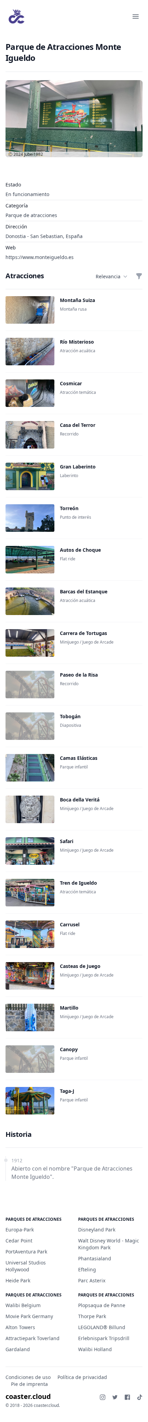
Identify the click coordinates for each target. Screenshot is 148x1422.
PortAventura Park (26, 1251)
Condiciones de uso (28, 1377)
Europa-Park (20, 1229)
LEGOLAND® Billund (101, 1327)
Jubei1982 (33, 154)
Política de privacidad (82, 1377)
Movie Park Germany (29, 1316)
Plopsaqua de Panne (101, 1305)
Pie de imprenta (29, 1384)
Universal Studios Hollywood (26, 1266)
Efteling (87, 1269)
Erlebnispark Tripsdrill (103, 1338)
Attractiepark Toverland (33, 1338)
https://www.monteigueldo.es (40, 257)
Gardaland (18, 1349)
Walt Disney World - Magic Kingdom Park (108, 1244)
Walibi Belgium (23, 1305)
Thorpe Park (92, 1316)
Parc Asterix (91, 1280)
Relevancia (108, 276)
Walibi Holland (95, 1349)
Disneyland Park (96, 1229)
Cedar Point (19, 1240)
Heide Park (18, 1280)
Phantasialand (94, 1258)
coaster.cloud (28, 1396)
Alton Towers (20, 1327)
